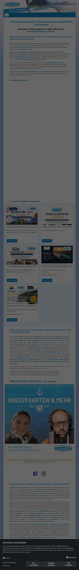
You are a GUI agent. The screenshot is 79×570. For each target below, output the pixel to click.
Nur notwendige (34, 564)
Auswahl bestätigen (51, 564)
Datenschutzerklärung (9, 562)
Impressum (6, 565)
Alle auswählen (68, 564)
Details (7, 558)
